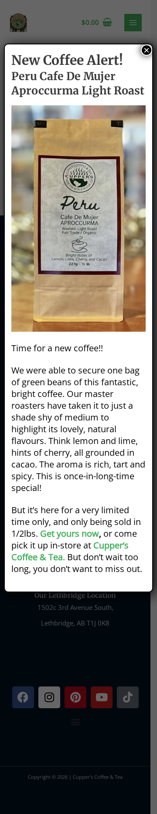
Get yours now (69, 533)
